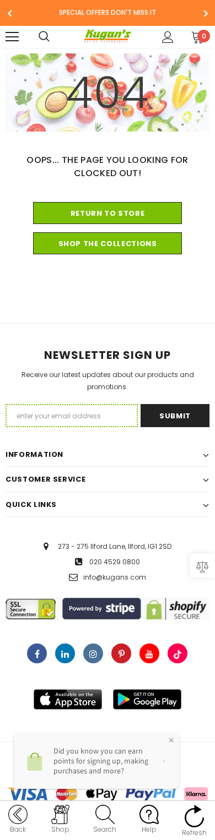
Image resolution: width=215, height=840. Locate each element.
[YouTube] (149, 653)
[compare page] (202, 565)
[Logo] (108, 36)
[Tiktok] (177, 653)
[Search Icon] (55, 36)
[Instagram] (93, 653)
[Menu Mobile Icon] (12, 36)
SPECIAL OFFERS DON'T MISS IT (107, 12)
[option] (107, 13)
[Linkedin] (65, 653)
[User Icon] (168, 37)
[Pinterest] (121, 653)
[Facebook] (37, 653)
